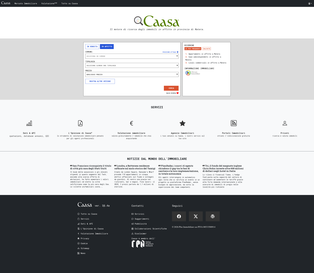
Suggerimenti (142, 218)
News (83, 253)
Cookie (84, 243)
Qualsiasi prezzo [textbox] (94, 74)
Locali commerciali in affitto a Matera (207, 63)
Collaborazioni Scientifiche (151, 228)
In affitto (107, 46)
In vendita (92, 46)
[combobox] (132, 56)
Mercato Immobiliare (26, 3)
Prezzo (88, 71)
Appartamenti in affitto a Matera (204, 54)
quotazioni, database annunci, (28, 136)
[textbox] (131, 56)
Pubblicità (141, 223)
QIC (47, 136)
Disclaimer (141, 233)
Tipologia (90, 61)
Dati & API (87, 223)
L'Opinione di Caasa (92, 228)
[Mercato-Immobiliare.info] (206, 73)
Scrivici (139, 214)
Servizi (85, 218)
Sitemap (85, 248)
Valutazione (49, 3)
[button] (310, 3)
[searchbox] (131, 65)
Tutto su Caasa (69, 3)
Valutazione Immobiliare (94, 233)
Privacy (85, 238)
